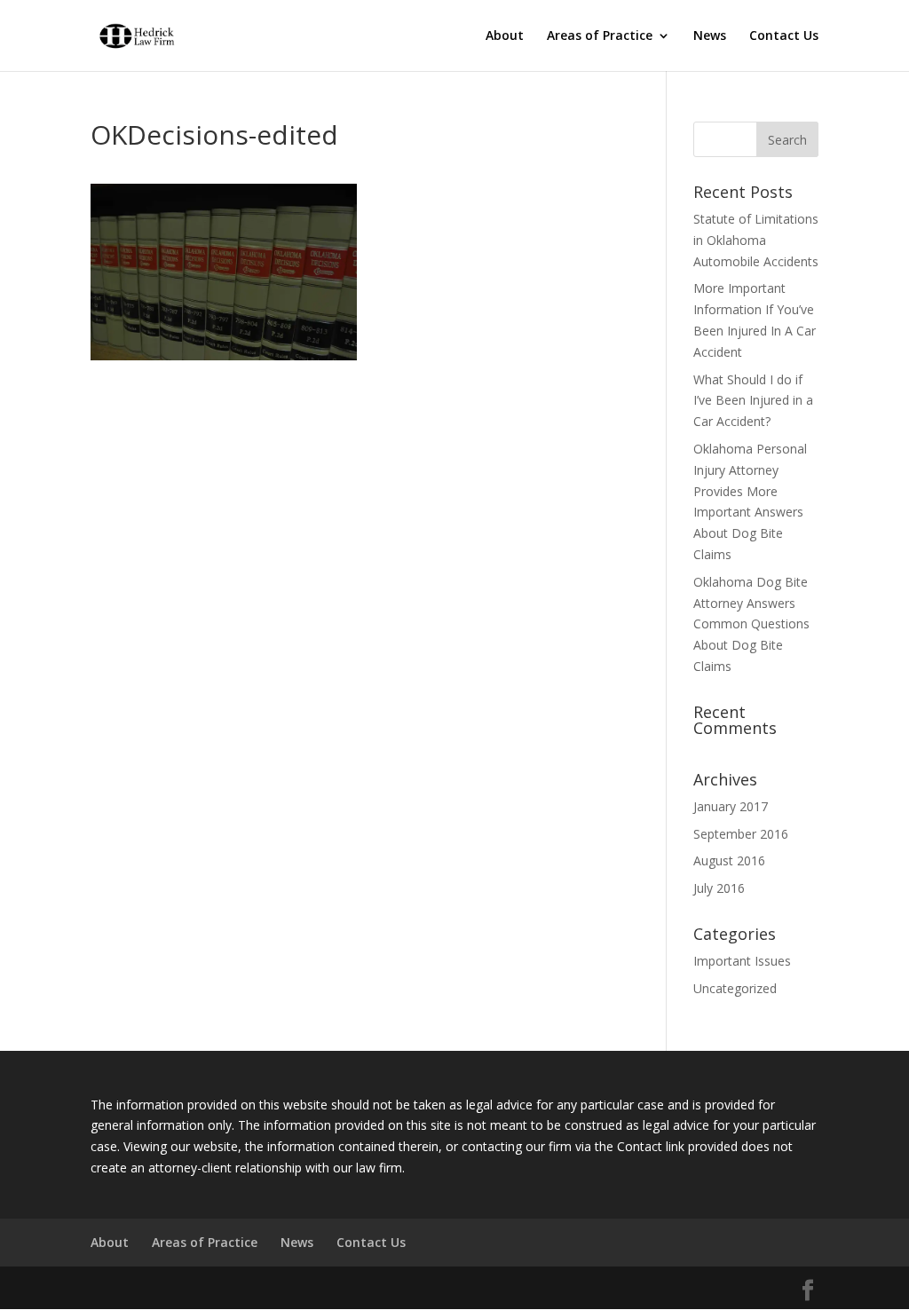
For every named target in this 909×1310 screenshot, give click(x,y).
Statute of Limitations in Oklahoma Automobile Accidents (755, 240)
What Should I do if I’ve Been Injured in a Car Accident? (753, 400)
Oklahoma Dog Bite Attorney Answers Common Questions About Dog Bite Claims (751, 624)
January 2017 (730, 806)
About (505, 36)
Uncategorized (735, 988)
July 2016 (719, 888)
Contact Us (783, 36)
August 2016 (729, 860)
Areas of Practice (599, 36)
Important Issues (742, 960)
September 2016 (740, 833)
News (709, 36)
